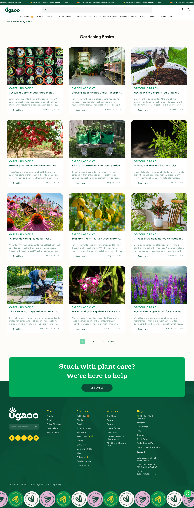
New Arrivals (53, 432)
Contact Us (112, 420)
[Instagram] (18, 438)
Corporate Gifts (84, 449)
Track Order (142, 439)
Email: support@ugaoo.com (146, 472)
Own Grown (112, 432)
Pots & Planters (54, 424)
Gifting (80, 440)
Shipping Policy (38, 484)
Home (10, 21)
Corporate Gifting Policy (148, 447)
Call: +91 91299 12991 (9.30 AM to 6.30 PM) (147, 465)
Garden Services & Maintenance (115, 437)
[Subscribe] (36, 426)
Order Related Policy (147, 443)
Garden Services (84, 461)
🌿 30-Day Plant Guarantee (145, 417)
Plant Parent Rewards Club (117, 444)
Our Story (111, 416)
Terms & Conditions (18, 484)
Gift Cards (81, 445)
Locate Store (83, 465)
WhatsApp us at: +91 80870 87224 (146, 459)
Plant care (81, 432)
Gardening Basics (23, 21)
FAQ (139, 431)
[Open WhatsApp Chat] (187, 493)
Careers (111, 424)
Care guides (142, 426)
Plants (50, 416)
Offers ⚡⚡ (83, 457)
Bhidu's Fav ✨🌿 (85, 436)
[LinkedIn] (30, 438)
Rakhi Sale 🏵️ (83, 416)
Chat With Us (97, 387)
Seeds (49, 420)
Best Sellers (52, 428)
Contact (141, 435)
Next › (111, 341)
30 (104, 341)
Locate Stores (113, 428)
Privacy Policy (54, 484)
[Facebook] (12, 438)
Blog (79, 453)
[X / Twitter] (36, 438)
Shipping (141, 422)
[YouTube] (24, 438)
